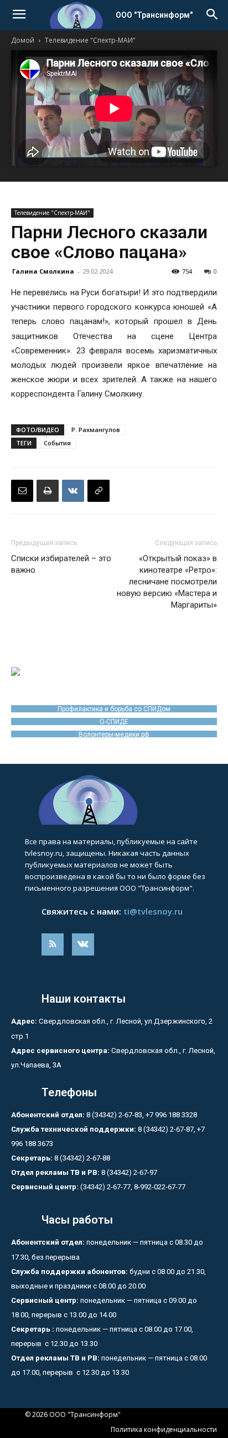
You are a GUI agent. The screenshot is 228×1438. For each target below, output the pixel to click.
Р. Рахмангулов (95, 429)
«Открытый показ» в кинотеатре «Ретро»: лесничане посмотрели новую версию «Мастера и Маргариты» (167, 581)
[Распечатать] (48, 491)
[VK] (73, 491)
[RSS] (53, 944)
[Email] (22, 491)
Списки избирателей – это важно (61, 564)
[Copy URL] (98, 491)
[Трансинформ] (114, 800)
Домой (22, 40)
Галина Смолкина (43, 271)
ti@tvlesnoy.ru (153, 911)
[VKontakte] (83, 944)
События (57, 443)
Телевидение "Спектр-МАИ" (90, 40)
